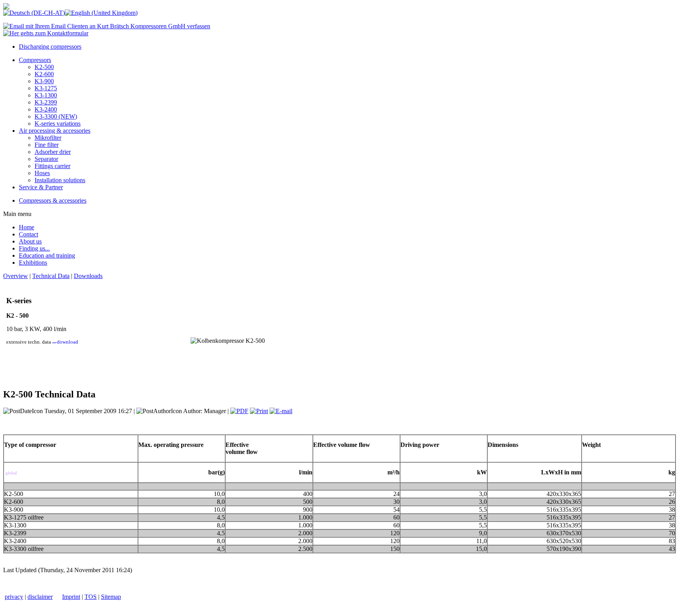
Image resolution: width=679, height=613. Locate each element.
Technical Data (51, 276)
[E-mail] (281, 411)
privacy (14, 596)
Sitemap (111, 596)
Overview (15, 276)
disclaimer (40, 596)
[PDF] (239, 411)
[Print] (259, 411)
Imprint (71, 596)
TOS (90, 596)
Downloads (88, 276)
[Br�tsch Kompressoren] (6, 7)
